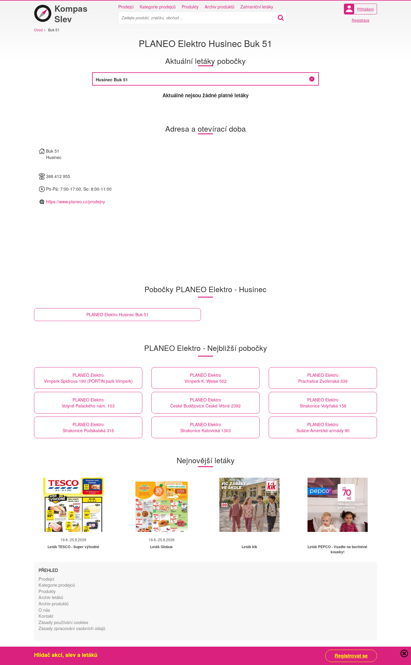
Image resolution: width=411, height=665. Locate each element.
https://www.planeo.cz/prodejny (75, 201)
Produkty (190, 7)
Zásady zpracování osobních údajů (72, 628)
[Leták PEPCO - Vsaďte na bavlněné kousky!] (337, 505)
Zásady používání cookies (63, 622)
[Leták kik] (249, 505)
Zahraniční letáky (256, 7)
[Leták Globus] (161, 505)
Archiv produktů (219, 7)
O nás (44, 610)
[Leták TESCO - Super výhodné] (73, 505)
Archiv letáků (51, 597)
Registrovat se (351, 655)
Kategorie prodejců (158, 7)
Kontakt (46, 616)
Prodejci (126, 7)
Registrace (360, 20)
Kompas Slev (71, 13)
